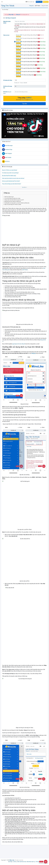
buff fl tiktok (25, 269)
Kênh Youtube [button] (8, 157)
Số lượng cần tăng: (7, 80)
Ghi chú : (7, 92)
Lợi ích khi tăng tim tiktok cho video (12, 198)
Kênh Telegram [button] (8, 153)
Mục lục (7, 193)
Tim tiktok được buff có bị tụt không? (10, 172)
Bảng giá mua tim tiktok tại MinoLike (13, 201)
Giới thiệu (10, 861)
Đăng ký (46, 1)
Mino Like (12, 860)
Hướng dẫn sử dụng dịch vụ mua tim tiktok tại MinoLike (17, 203)
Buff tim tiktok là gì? (9, 196)
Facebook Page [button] (8, 149)
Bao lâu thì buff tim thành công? (9, 175)
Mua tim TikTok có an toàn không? (9, 170)
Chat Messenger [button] (9, 145)
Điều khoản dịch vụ (31, 861)
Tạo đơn (24, 103)
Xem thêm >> (24, 187)
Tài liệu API (38, 861)
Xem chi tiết (18, 43)
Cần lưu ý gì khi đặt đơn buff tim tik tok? (11, 181)
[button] (2, 2)
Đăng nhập (39, 1)
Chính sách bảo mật (21, 861)
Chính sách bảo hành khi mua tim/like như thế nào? (13, 178)
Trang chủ (31, 5)
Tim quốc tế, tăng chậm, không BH (30, 42)
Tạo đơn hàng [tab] (5, 9)
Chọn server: (6, 35)
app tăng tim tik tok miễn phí (18, 343)
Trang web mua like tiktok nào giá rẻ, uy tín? (14, 199)
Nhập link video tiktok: (7, 22)
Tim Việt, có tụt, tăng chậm (29, 75)
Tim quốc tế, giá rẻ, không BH (29, 65)
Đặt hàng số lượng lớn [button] (11, 18)
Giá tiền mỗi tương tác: (7, 87)
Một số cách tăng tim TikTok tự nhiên (13, 204)
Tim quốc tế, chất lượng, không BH (30, 72)
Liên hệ (14, 861)
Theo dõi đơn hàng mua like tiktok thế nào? (11, 183)
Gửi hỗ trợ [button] (7, 161)
